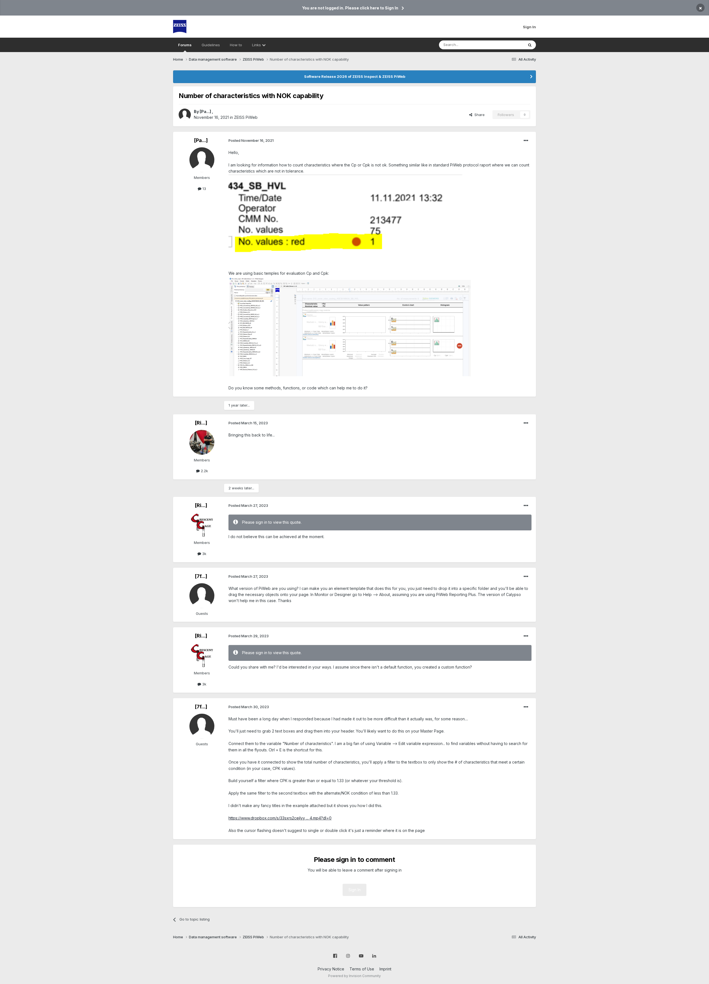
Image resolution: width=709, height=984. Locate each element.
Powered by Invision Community (354, 976)
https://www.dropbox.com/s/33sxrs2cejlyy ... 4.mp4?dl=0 (280, 818)
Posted (251, 140)
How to (236, 45)
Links (257, 45)
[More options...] (525, 140)
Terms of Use (362, 969)
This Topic (507, 45)
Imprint (385, 969)
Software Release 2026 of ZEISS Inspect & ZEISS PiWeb (354, 76)
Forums (185, 45)
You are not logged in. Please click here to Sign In (350, 8)
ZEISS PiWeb (246, 117)
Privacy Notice (331, 969)
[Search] (530, 44)
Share (478, 114)
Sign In (529, 27)
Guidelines (211, 45)
